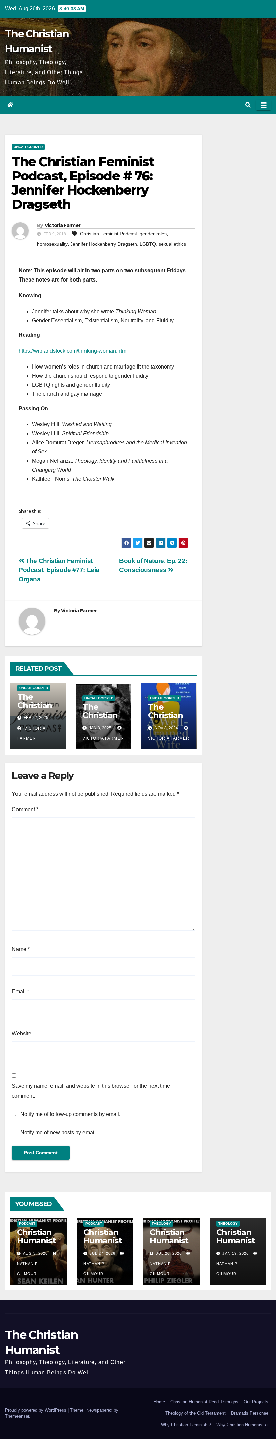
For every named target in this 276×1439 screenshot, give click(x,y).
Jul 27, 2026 (102, 1253)
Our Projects (256, 1401)
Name (21, 949)
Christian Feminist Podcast (108, 233)
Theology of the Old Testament (195, 1413)
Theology (161, 1223)
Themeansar (17, 1416)
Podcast (27, 1223)
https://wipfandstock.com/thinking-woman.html (73, 351)
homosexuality (52, 244)
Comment (25, 809)
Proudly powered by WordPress (36, 1410)
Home (159, 1401)
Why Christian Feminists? (186, 1424)
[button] (248, 105)
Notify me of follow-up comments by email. (70, 1114)
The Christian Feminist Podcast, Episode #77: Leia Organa (59, 570)
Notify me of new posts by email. (58, 1132)
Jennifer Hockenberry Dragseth (103, 244)
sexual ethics (172, 244)
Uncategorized (28, 147)
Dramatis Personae (249, 1413)
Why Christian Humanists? (242, 1424)
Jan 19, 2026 (235, 1253)
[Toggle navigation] (263, 105)
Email (20, 991)
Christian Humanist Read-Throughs (204, 1401)
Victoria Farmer (63, 225)
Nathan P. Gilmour (28, 1269)
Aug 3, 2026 (35, 1253)
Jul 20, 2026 (169, 1253)
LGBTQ (148, 244)
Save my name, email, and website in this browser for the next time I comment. (92, 1091)
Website (21, 1033)
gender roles (153, 233)
